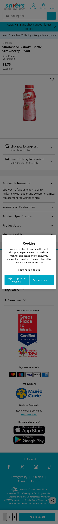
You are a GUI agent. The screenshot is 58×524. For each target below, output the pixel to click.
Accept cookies (41, 280)
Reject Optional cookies (16, 280)
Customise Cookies (29, 269)
